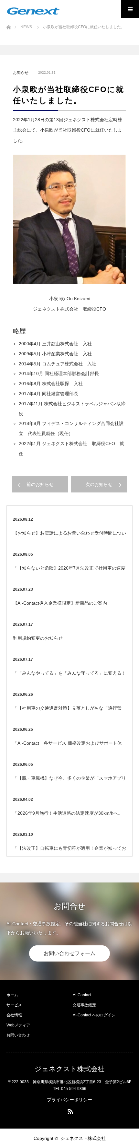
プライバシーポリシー (69, 1099)
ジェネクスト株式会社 (69, 1068)
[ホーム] (8, 25)
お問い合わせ (18, 1035)
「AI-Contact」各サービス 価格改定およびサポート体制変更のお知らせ (67, 745)
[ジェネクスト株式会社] (33, 11)
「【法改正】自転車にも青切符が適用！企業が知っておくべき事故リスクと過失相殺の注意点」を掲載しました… (69, 851)
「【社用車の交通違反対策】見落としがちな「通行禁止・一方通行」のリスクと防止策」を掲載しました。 (67, 710)
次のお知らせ (98, 484)
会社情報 (14, 1015)
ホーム (12, 995)
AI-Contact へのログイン (94, 1015)
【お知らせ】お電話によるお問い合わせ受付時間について (69, 535)
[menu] (130, 9)
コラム (55, 554)
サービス (14, 1005)
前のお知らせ (40, 484)
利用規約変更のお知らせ (38, 638)
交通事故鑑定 (84, 1005)
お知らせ (20, 72)
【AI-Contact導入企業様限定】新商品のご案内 (60, 603)
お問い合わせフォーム (69, 953)
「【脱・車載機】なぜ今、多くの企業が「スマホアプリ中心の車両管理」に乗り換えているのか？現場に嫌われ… (69, 780)
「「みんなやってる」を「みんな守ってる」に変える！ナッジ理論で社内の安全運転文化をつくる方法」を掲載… (69, 675)
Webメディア (18, 1025)
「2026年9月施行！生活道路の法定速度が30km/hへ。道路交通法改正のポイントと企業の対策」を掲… (68, 816)
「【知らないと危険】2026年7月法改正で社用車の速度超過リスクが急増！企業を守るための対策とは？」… (69, 570)
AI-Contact (82, 995)
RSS (69, 1110)
